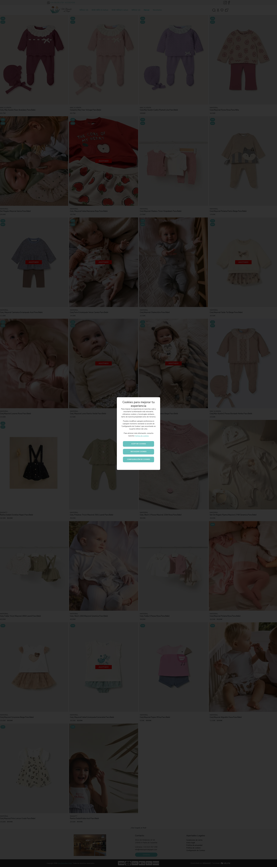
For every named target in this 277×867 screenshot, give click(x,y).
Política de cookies (141, 436)
